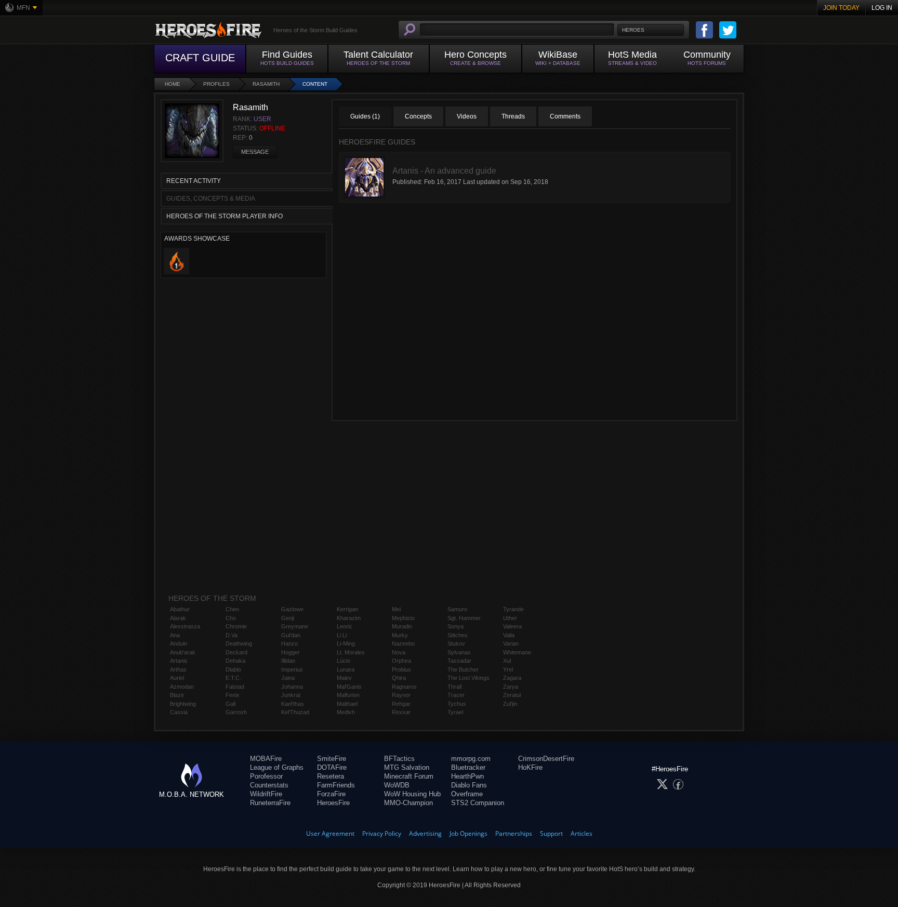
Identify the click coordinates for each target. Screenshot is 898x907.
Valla (508, 635)
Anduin (178, 643)
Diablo (233, 669)
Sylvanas (459, 652)
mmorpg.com (471, 759)
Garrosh (236, 712)
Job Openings (468, 833)
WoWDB (397, 785)
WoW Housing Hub (412, 794)
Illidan (288, 661)
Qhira (399, 678)
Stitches (457, 635)
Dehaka (235, 661)
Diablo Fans (469, 785)
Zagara (512, 678)
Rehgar (401, 704)
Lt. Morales (351, 652)
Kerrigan (347, 609)
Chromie (236, 626)
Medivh (346, 712)
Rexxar (401, 712)
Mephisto (403, 618)
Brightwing (183, 704)
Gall (230, 704)
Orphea (401, 661)
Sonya (455, 626)
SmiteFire (331, 759)
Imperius (292, 669)
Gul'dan (290, 635)
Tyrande (513, 609)
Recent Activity (193, 181)
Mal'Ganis (349, 686)
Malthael (347, 704)
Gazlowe (292, 609)
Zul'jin (510, 704)
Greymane (294, 626)
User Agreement (330, 833)
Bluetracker (468, 767)
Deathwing (239, 643)
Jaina (288, 678)
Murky (400, 635)
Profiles (216, 84)
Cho (231, 618)
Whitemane (517, 652)
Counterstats (269, 785)
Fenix (233, 695)
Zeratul (512, 695)
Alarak (178, 618)
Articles (581, 833)
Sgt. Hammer (464, 618)
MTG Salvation (406, 767)
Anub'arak (182, 652)
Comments (565, 116)
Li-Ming (346, 643)
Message (255, 152)
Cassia (179, 712)
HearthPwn (467, 776)
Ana (175, 635)
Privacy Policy (381, 833)
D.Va (231, 635)
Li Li (342, 635)
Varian (511, 643)
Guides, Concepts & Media (210, 198)
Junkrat (290, 695)
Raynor (401, 695)
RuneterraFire (270, 803)
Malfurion (348, 695)
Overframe (467, 794)
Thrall (454, 686)
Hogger (290, 652)
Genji (287, 618)
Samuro (457, 609)
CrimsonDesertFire (546, 759)
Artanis (179, 661)
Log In (881, 7)
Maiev (344, 678)
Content (314, 84)
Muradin (402, 626)
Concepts (418, 116)
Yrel (508, 669)
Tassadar (459, 661)
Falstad (235, 686)
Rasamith (266, 84)
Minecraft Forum (408, 776)
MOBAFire (266, 759)
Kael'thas (292, 704)
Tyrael (455, 712)
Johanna (292, 686)
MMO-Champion (408, 803)
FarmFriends (336, 785)
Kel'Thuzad (295, 712)
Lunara (345, 669)
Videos (467, 116)
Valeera (512, 626)
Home (172, 84)
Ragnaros (404, 686)
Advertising (425, 833)
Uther (510, 618)
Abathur (180, 609)
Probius (401, 669)
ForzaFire (331, 794)
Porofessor (266, 776)
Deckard (236, 652)
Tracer (456, 695)
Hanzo (289, 643)
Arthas (178, 669)
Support (551, 833)
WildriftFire (266, 794)
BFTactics (399, 759)
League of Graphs (276, 767)
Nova (398, 652)
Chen (232, 609)
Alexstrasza (185, 626)
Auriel (177, 678)
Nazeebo (403, 643)
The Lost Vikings (468, 678)
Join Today (841, 7)
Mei (396, 609)
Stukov (456, 643)
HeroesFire (333, 803)
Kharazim (349, 618)
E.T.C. (233, 678)
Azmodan (182, 686)
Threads (513, 116)
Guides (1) (365, 116)
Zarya (510, 686)
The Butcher (463, 669)
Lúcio (343, 661)
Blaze (177, 695)
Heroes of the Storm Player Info (224, 216)
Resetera (330, 776)
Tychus (456, 704)
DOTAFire (332, 767)
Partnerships (513, 833)
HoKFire (530, 767)
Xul (507, 661)
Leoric (344, 626)
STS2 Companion (477, 803)
